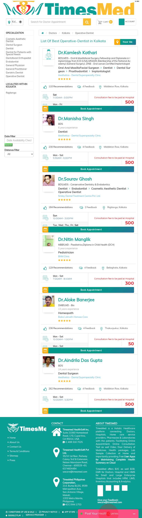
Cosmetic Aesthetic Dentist (16, 40)
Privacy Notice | (50, 512)
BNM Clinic (63, 256)
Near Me (127, 41)
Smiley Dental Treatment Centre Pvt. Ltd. (79, 196)
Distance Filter (12, 150)
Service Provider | (36, 515)
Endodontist (12, 61)
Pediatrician (66, 252)
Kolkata (66, 33)
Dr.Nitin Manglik (74, 239)
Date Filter (10, 136)
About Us (14, 442)
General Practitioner (16, 69)
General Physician (15, 65)
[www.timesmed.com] (43, 33)
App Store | (71, 512)
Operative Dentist (15, 76)
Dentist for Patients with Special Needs (18, 53)
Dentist (10, 48)
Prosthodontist (78, 71)
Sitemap (14, 455)
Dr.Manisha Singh (76, 118)
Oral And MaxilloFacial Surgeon (78, 67)
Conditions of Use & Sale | (22, 512)
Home (13, 437)
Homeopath (65, 313)
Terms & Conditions (19, 451)
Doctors (53, 33)
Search (8, 144)
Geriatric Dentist (14, 72)
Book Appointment (91, 108)
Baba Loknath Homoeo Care (73, 316)
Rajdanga (11, 92)
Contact (57, 423)
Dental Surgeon (14, 44)
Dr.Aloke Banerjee (76, 299)
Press (12, 460)
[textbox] (56, 21)
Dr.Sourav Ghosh (75, 179)
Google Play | (15, 515)
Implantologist (101, 71)
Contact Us (15, 446)
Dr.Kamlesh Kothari (77, 52)
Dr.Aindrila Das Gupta (80, 360)
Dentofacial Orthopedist (18, 58)
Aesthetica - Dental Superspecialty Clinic (79, 75)
